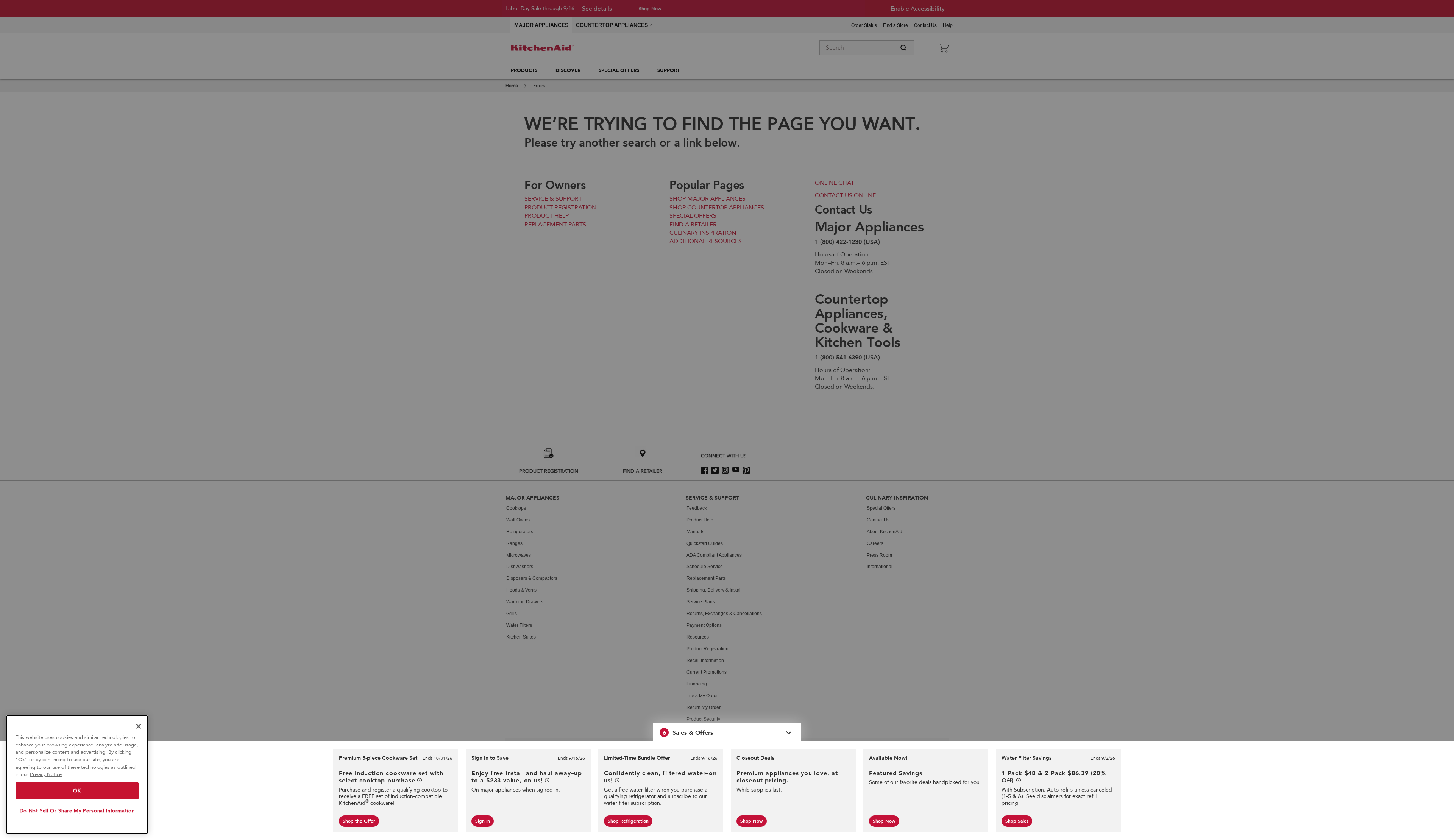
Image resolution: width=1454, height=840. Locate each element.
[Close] (138, 726)
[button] (727, 732)
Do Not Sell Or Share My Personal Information (77, 810)
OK (77, 790)
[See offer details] (419, 780)
